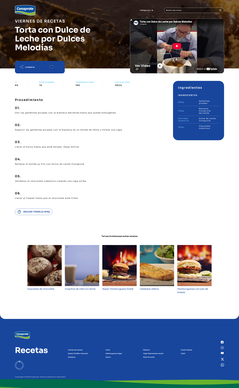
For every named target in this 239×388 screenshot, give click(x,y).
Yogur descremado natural (153, 353)
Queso (108, 357)
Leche (108, 350)
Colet (183, 353)
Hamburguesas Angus (114, 353)
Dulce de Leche (149, 357)
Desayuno (72, 357)
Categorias (145, 10)
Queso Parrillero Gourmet (78, 353)
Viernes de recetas (75, 350)
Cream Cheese (186, 350)
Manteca (146, 350)
